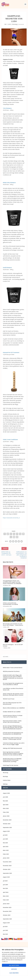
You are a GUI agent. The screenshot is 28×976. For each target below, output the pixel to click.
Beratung (14, 24)
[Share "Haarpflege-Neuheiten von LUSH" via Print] (17, 537)
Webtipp (5, 784)
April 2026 (5, 804)
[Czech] (2, 939)
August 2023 (6, 922)
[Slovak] (16, 939)
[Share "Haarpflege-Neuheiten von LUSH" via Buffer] (23, 533)
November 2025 (7, 820)
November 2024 (7, 865)
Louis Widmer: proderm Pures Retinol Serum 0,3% (13, 689)
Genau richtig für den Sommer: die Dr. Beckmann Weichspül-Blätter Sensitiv (13, 694)
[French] (8, 939)
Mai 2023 (5, 934)
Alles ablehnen (14, 973)
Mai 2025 (5, 842)
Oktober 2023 (6, 915)
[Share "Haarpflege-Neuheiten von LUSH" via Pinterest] (17, 533)
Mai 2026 (5, 801)
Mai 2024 (5, 888)
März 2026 (6, 808)
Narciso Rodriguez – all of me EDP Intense (13, 645)
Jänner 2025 (6, 858)
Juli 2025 (5, 835)
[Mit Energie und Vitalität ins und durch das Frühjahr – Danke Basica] (14, 614)
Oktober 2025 (6, 823)
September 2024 (7, 873)
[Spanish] (18, 939)
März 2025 (6, 850)
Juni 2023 (5, 930)
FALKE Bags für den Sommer (10, 765)
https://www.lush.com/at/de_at (11, 518)
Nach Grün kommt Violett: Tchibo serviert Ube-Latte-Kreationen (12, 721)
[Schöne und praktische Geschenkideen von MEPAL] (14, 594)
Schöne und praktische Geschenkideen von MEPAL (10, 603)
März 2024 (6, 896)
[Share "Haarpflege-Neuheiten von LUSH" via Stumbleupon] (10, 537)
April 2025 (5, 846)
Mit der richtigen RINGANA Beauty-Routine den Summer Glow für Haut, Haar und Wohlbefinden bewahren (13, 727)
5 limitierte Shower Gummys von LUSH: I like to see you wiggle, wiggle (14, 743)
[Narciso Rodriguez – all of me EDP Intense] (14, 635)
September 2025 (7, 827)
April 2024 (5, 892)
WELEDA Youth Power (8, 699)
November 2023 (7, 911)
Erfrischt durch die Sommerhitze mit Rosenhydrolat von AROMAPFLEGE (13, 733)
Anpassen (14, 969)
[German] (10, 939)
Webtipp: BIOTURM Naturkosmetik (12, 748)
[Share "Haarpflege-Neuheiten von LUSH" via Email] (14, 537)
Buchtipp (5, 776)
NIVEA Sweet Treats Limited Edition (12, 667)
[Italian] (13, 939)
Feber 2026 (6, 812)
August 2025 (6, 831)
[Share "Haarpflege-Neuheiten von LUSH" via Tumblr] (14, 533)
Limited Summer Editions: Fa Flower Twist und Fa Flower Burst (12, 716)
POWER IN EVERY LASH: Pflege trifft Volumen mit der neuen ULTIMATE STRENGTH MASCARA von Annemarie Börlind (13, 677)
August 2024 (6, 877)
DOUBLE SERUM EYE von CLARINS (11, 711)
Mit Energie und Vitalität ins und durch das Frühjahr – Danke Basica (13, 624)
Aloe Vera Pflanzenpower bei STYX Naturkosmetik (12, 703)
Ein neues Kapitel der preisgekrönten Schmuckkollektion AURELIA (13, 683)
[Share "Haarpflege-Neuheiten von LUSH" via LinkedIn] (20, 533)
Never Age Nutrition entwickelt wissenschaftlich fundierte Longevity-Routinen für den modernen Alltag (13, 753)
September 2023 (7, 919)
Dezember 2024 (7, 861)
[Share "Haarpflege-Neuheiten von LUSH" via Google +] (10, 533)
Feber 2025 (6, 854)
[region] (14, 961)
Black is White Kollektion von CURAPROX (14, 708)
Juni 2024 (5, 884)
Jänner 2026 (6, 816)
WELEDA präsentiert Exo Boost (11, 671)
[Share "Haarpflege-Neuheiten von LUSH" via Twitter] (7, 533)
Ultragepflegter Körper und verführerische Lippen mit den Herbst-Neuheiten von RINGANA (12, 582)
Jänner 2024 (6, 903)
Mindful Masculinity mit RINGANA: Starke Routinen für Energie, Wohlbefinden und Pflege (12, 760)
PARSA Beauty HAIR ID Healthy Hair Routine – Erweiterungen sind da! (12, 738)
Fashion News (6, 780)
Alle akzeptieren (14, 965)
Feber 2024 (6, 900)
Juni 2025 (5, 839)
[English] (5, 939)
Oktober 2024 (6, 869)
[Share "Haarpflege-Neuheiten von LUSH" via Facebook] (4, 533)
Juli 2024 (5, 881)
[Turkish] (21, 939)
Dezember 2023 (7, 907)
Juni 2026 (5, 797)
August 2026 (6, 793)
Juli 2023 (5, 926)
